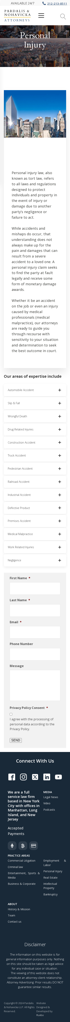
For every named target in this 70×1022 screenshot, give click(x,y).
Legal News (50, 797)
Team (11, 915)
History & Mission (19, 909)
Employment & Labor (54, 863)
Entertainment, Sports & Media (24, 875)
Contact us (14, 921)
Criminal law (15, 867)
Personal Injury (52, 871)
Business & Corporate (22, 884)
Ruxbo (40, 1015)
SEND (15, 740)
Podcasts (49, 809)
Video (46, 803)
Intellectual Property (50, 886)
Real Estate (50, 877)
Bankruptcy (50, 894)
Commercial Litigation (21, 860)
